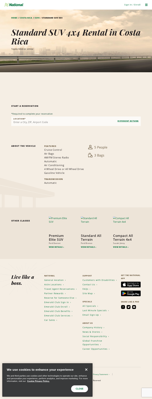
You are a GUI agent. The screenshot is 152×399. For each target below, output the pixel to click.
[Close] (86, 369)
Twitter (128, 307)
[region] (47, 380)
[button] (132, 4)
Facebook (123, 307)
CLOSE (79, 388)
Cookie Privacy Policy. (38, 381)
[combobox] (76, 121)
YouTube (134, 307)
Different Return (128, 121)
